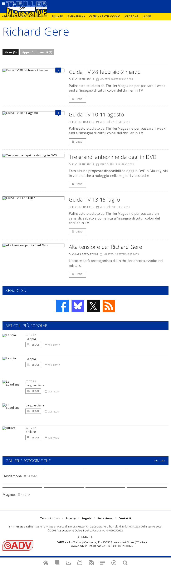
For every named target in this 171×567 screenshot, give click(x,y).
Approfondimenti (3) (37, 52)
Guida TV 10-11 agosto (96, 114)
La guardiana (76, 16)
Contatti (124, 518)
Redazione (105, 518)
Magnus (9, 494)
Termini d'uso (50, 518)
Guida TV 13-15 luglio (94, 199)
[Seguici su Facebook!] (62, 306)
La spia (147, 16)
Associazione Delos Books (74, 530)
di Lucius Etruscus (81, 79)
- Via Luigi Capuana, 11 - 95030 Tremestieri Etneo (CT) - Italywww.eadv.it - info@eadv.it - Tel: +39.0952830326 (102, 544)
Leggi (79, 99)
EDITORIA (30, 335)
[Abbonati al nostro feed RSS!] (109, 306)
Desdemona (12, 476)
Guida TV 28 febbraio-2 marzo (105, 71)
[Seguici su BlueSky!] (78, 306)
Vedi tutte (159, 460)
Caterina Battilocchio (105, 16)
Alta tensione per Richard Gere (105, 246)
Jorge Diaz (131, 16)
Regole (86, 518)
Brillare (57, 16)
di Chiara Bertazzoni (83, 254)
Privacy (71, 518)
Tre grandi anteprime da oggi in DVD (112, 156)
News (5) (10, 52)
